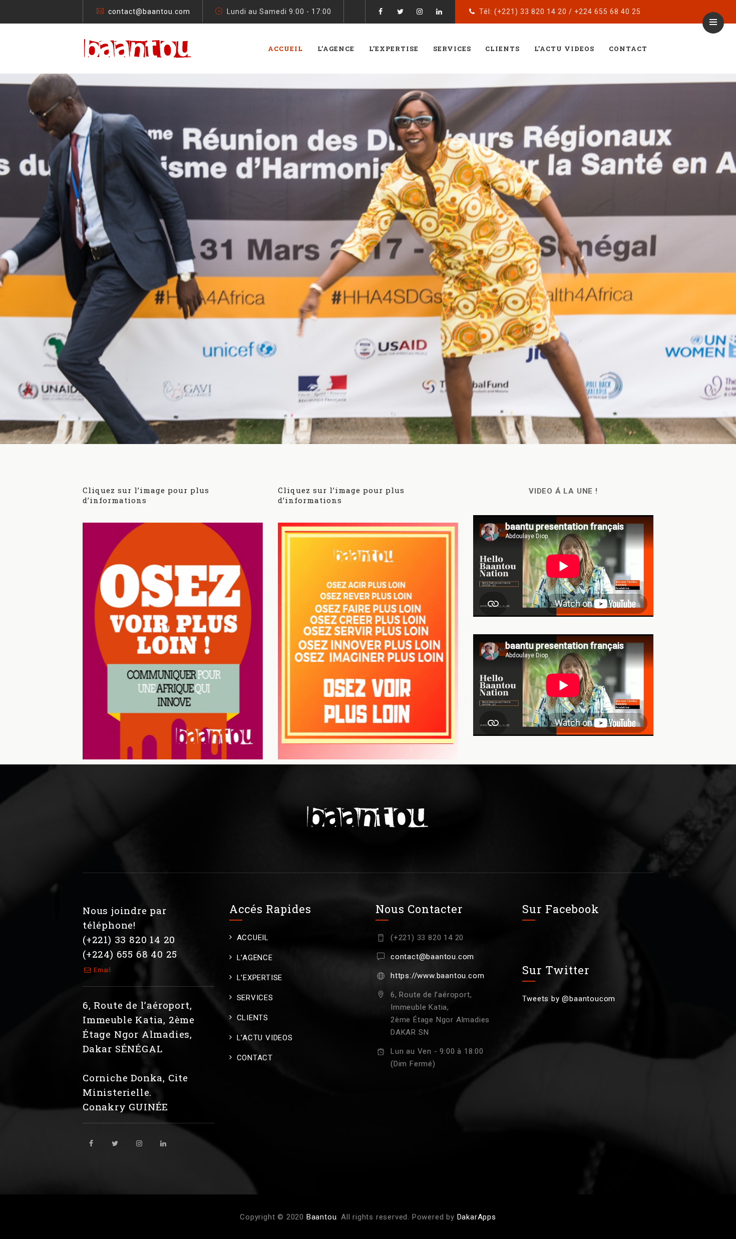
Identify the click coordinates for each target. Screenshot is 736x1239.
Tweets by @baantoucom (569, 998)
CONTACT (628, 48)
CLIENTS (502, 48)
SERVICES (452, 48)
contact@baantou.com (149, 12)
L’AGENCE (335, 48)
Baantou (321, 1216)
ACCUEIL (285, 48)
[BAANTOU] (138, 49)
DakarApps (476, 1216)
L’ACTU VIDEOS (564, 48)
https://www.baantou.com (437, 975)
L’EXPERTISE (394, 48)
